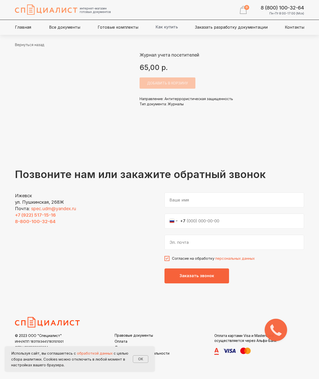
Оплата (121, 341)
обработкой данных (95, 353)
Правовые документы (134, 335)
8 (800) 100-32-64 (282, 8)
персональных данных (235, 258)
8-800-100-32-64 (35, 221)
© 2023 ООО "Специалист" (38, 335)
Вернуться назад (29, 45)
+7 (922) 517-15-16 (35, 215)
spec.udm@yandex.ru (53, 208)
